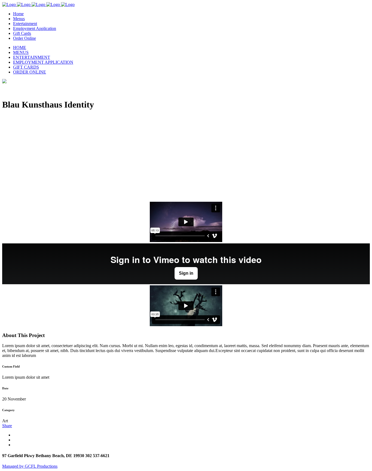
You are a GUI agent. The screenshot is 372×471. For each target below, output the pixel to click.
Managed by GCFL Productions (29, 466)
